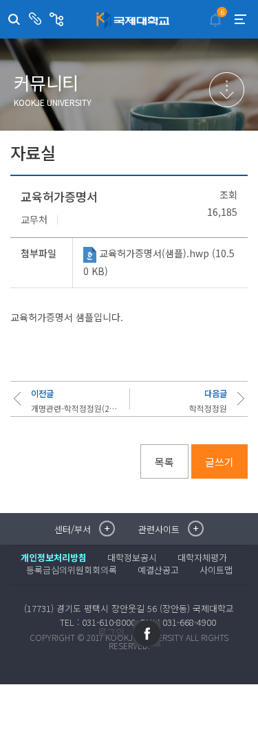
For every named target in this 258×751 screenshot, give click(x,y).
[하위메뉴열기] (226, 89)
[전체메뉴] (240, 19)
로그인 (111, 632)
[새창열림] (146, 633)
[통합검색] (14, 19)
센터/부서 (36, 19)
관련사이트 (58, 19)
